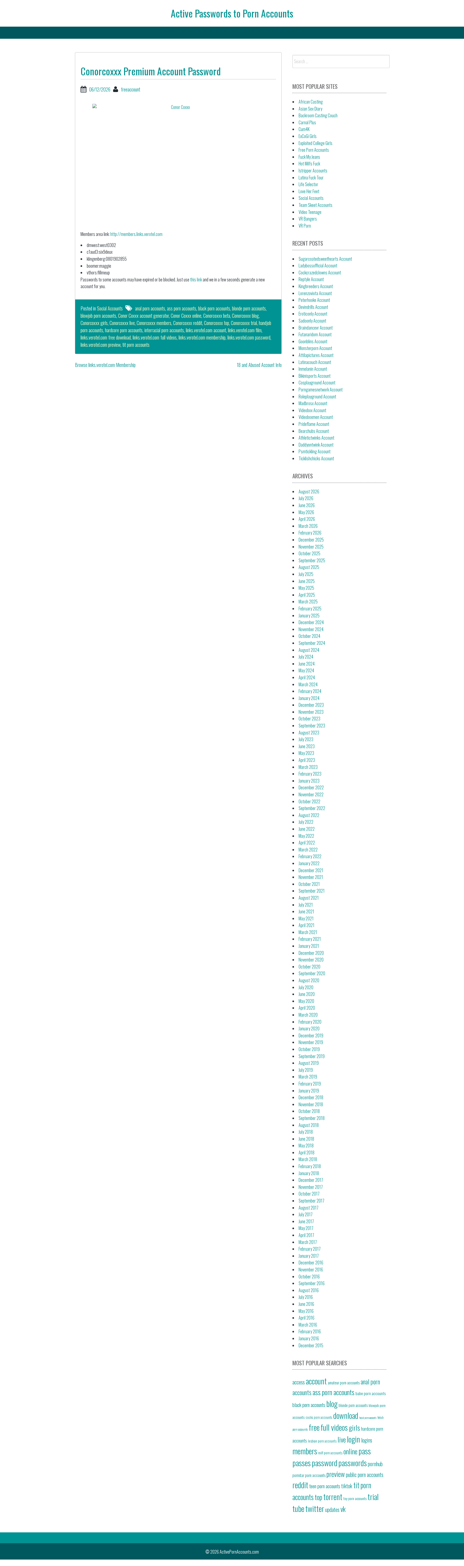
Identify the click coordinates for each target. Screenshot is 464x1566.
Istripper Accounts (313, 170)
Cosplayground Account (317, 382)
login (353, 1439)
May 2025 (306, 588)
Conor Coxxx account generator (143, 315)
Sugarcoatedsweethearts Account (325, 259)
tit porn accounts (136, 344)
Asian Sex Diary (310, 108)
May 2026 (306, 512)
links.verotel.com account (206, 330)
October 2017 (309, 1193)
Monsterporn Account (315, 348)
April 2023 (307, 760)
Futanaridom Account (315, 334)
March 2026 (308, 526)
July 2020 (306, 987)
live (342, 1439)
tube (298, 1508)
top (318, 1497)
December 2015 (311, 1345)
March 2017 (308, 1242)
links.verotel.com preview (101, 344)
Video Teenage (310, 212)
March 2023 (308, 767)
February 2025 (310, 608)
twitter (314, 1508)
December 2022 (311, 787)
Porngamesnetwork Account (321, 389)
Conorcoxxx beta (216, 315)
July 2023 (306, 739)
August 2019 (309, 1063)
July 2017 (306, 1214)
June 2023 (307, 746)
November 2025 (311, 546)
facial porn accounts (367, 1417)
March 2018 (308, 1159)
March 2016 (308, 1324)
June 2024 (307, 663)
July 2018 (306, 1132)
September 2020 (312, 973)
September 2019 (312, 1056)
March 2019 (308, 1076)
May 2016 (306, 1311)
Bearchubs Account (314, 431)
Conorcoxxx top (216, 322)
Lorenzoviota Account (315, 293)
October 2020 (309, 966)
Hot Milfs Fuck (309, 163)
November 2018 (311, 1104)
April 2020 (307, 1008)
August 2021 (309, 898)
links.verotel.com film (245, 330)
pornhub (375, 1464)
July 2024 (306, 656)
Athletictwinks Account (316, 437)
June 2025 (307, 581)
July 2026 (306, 498)
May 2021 (306, 918)
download (345, 1415)
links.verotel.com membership (202, 337)
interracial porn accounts (164, 330)
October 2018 (309, 1111)
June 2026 (307, 505)
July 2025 (306, 574)
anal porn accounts (150, 308)
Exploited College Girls (315, 143)
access (298, 1382)
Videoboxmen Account (316, 417)
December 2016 (311, 1262)
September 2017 (311, 1200)
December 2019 (311, 1035)
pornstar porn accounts (308, 1475)
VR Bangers (308, 218)
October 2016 (309, 1276)
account (316, 1381)
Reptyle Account (311, 279)
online (350, 1451)
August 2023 (309, 732)
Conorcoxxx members (154, 322)
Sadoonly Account (312, 320)
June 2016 (306, 1304)
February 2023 (310, 773)
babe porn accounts (371, 1393)
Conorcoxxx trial (244, 322)
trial (373, 1496)
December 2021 (311, 870)
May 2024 (306, 670)
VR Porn (305, 225)
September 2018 (312, 1118)
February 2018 (310, 1166)
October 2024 (309, 636)
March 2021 (308, 932)
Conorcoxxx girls (94, 322)
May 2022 (306, 836)
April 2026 (307, 519)
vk (343, 1509)
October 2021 (309, 884)
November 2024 (311, 629)
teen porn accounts (324, 1486)
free (314, 1427)
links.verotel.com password (248, 337)
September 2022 (312, 808)
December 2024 (311, 622)
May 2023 (306, 753)
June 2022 (307, 829)
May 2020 (306, 1001)
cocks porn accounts (319, 1417)
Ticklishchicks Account (316, 458)
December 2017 (311, 1180)
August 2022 (309, 815)
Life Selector (308, 184)
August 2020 (309, 980)
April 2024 (307, 677)
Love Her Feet (309, 191)
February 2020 (310, 1022)
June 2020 (307, 994)
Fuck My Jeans (309, 157)
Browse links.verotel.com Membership (105, 364)
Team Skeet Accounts (315, 205)
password (324, 1462)
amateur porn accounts (344, 1382)
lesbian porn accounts (322, 1441)
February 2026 (310, 532)
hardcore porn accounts (124, 330)
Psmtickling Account (315, 451)
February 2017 (310, 1249)
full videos (334, 1427)
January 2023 (309, 780)
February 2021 (310, 939)
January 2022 (309, 863)
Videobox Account (312, 410)
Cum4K (304, 129)
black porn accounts (214, 308)
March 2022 (308, 849)
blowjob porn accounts (98, 315)
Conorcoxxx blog (245, 315)
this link (196, 279)
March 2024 (308, 684)
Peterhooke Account (314, 300)
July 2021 (306, 905)
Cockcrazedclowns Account (320, 272)
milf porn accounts (330, 1452)
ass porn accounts (181, 308)
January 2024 (309, 698)
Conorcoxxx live (122, 322)
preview (336, 1474)
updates (332, 1509)
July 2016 (306, 1297)
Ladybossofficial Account (318, 265)
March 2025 (308, 601)
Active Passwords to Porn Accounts (232, 13)
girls (354, 1427)
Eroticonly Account (313, 313)
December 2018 (311, 1097)
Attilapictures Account (316, 355)
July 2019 (306, 1070)
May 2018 (306, 1145)
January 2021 (309, 946)
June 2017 (306, 1221)
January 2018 (309, 1173)
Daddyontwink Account (316, 444)
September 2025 (312, 560)
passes (301, 1462)
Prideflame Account (314, 424)
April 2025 (307, 595)
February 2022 (310, 856)
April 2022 (307, 842)
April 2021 (306, 925)
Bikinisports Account (315, 376)
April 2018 (306, 1152)
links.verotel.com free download (106, 337)
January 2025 (309, 615)
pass (364, 1451)
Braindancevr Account (316, 327)
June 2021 (306, 911)
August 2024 (309, 650)
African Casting (311, 101)
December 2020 (311, 953)
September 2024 (312, 643)
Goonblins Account (313, 341)
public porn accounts (364, 1474)
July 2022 (306, 822)
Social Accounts (110, 308)
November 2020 (311, 959)
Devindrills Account (313, 307)
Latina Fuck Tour (311, 177)
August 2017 (308, 1207)
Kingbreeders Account (316, 286)
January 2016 (309, 1338)
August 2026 (309, 491)
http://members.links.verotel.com (136, 234)
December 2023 (311, 705)
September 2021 (312, 891)
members (304, 1451)
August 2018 (309, 1125)
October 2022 (309, 801)
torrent (332, 1496)
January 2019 (309, 1090)
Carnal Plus (307, 122)
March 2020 (308, 1015)
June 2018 (306, 1139)
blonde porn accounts (249, 308)
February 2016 (310, 1331)
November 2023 (311, 712)
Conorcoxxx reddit (187, 322)
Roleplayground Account (317, 396)
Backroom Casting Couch (318, 115)
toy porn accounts (355, 1498)
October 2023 (309, 718)
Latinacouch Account (315, 362)
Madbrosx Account (313, 403)
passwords (352, 1462)
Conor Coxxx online (186, 315)
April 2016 (306, 1317)
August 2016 (309, 1290)
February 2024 (310, 691)
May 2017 (306, 1228)
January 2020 (309, 1028)
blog (332, 1403)
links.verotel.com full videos (155, 337)
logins (366, 1440)
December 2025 (311, 539)
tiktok (346, 1486)
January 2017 (309, 1256)
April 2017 (306, 1235)
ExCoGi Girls (308, 136)
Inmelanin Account (313, 369)
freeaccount (130, 89)
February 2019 (310, 1083)
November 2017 (311, 1187)
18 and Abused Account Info (259, 364)
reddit (300, 1484)
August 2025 (309, 567)
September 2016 (312, 1283)
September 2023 (312, 725)
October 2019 (309, 1049)
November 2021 (311, 877)
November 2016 (311, 1269)
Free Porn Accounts (314, 150)
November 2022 (311, 794)
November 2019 (311, 1042)
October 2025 (309, 553)
